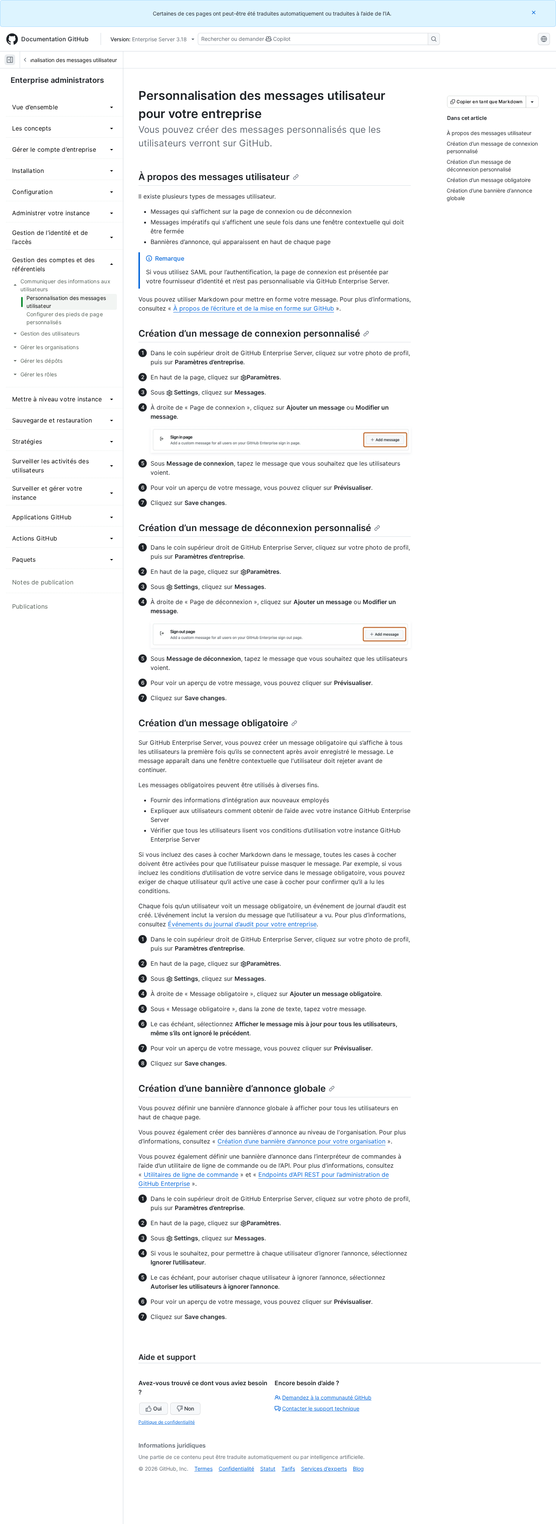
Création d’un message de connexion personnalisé (249, 333)
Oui (157, 1408)
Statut (267, 1468)
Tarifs (288, 1468)
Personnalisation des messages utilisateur (65, 60)
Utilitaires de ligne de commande (191, 1174)
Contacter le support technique (320, 1408)
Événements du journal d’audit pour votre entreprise (242, 924)
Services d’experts (324, 1468)
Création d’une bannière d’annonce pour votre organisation (301, 1141)
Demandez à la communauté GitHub (326, 1397)
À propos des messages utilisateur (214, 176)
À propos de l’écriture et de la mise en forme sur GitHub (253, 308)
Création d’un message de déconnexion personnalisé (254, 527)
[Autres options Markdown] (532, 102)
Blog (358, 1468)
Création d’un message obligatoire (213, 723)
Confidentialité (236, 1468)
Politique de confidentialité (166, 1422)
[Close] (534, 12)
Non (189, 1408)
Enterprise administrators (57, 80)
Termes (203, 1468)
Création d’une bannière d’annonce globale (232, 1088)
